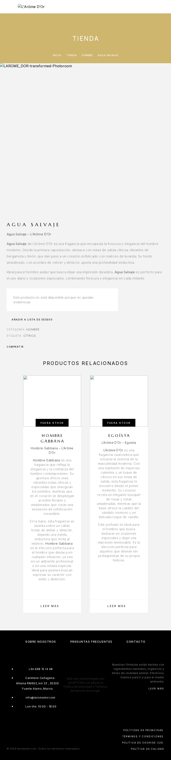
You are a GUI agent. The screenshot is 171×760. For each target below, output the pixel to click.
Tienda (71, 55)
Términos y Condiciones (143, 736)
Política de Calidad (147, 749)
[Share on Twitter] (34, 346)
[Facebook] (72, 672)
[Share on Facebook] (28, 346)
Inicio (57, 55)
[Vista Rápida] (75, 413)
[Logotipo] (31, 6)
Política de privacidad (78, 686)
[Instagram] (81, 672)
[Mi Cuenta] (150, 7)
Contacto (135, 641)
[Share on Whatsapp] (40, 346)
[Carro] (164, 7)
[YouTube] (98, 672)
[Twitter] (90, 672)
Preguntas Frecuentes (91, 641)
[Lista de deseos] (157, 7)
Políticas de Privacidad (143, 730)
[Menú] (9, 6)
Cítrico (29, 335)
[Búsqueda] (143, 7)
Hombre (87, 55)
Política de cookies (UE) (142, 742)
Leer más (156, 688)
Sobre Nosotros (40, 641)
